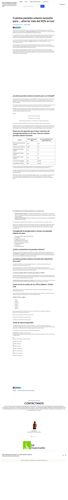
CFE (35, 99)
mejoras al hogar (21, 390)
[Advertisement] (34, 69)
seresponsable (27, 24)
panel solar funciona (31, 31)
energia (14, 390)
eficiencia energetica (30, 390)
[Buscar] (42, 6)
